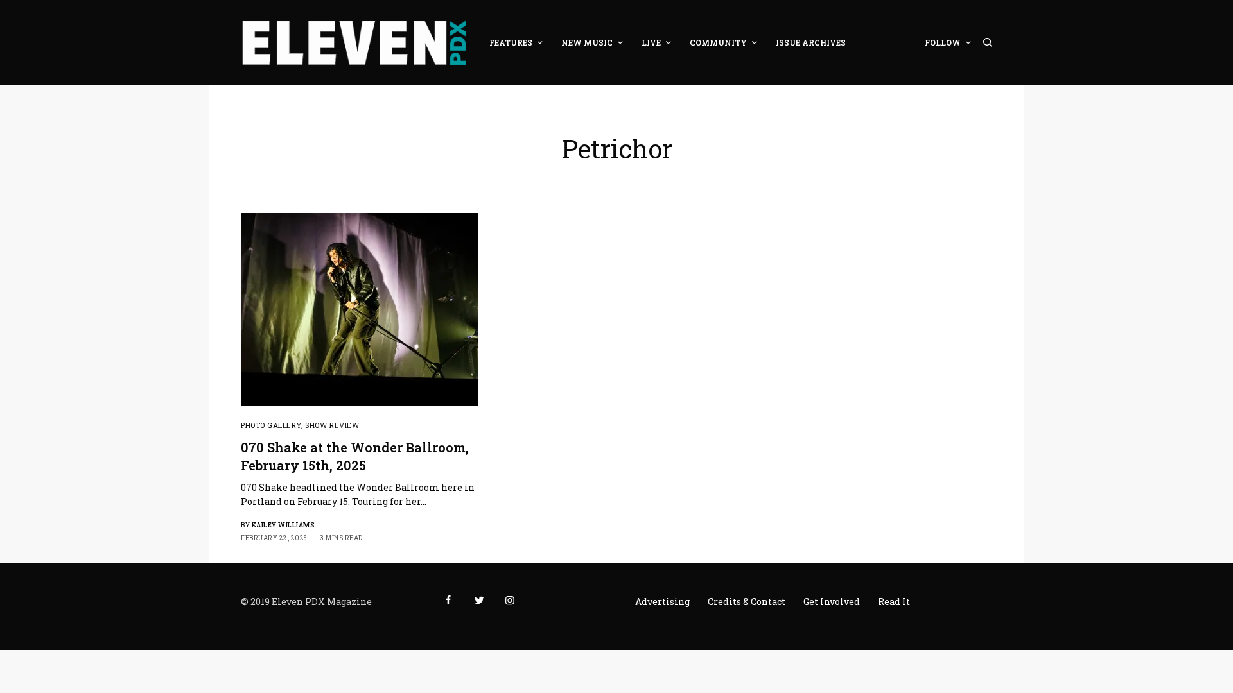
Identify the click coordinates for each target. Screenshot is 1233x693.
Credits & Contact (746, 601)
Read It (894, 601)
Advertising (662, 601)
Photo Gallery (271, 425)
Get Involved (831, 601)
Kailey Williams (283, 525)
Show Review (332, 425)
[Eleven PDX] (354, 42)
